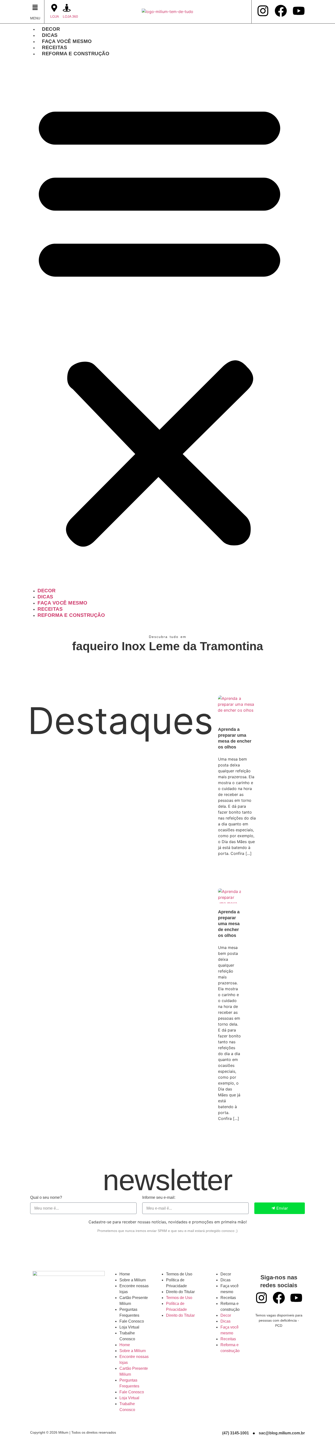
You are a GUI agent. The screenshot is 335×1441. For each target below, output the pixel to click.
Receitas (54, 47)
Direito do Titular (180, 1292)
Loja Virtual (129, 1327)
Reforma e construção (75, 53)
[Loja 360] (67, 8)
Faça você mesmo (67, 41)
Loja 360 (70, 16)
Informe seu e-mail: (158, 1197)
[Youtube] (299, 11)
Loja (54, 16)
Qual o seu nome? (46, 1197)
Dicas (50, 35)
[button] (36, 8)
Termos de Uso (179, 1274)
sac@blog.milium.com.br (282, 1433)
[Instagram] (263, 11)
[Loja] (54, 8)
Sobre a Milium (132, 1280)
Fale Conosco (131, 1321)
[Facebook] (281, 11)
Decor (51, 29)
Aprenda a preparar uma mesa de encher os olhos (229, 923)
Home (124, 1274)
